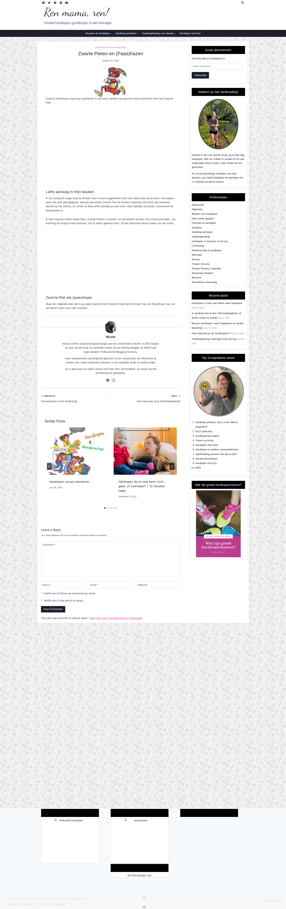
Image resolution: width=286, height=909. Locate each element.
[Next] (172, 466)
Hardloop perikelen (202, 232)
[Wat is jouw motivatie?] (70, 840)
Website (142, 584)
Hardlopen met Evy (190, 33)
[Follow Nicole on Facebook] (107, 380)
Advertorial (198, 204)
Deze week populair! (203, 218)
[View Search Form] (242, 2)
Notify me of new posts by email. (64, 600)
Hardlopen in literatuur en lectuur (210, 241)
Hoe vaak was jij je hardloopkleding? (158, 399)
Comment (49, 544)
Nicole (110, 337)
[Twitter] (49, 2)
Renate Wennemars (206, 458)
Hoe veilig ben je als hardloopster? (211, 333)
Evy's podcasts (203, 431)
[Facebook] (43, 2)
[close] (144, 897)
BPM (198, 467)
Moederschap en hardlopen (110, 48)
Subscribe (200, 75)
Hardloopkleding (201, 236)
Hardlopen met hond (206, 445)
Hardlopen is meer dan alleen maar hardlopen (217, 303)
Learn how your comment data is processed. (115, 618)
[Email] (66, 2)
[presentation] (76, 451)
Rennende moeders (202, 273)
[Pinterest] (55, 2)
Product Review (200, 264)
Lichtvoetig (198, 245)
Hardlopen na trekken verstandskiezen (216, 449)
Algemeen (197, 209)
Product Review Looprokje (206, 268)
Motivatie (197, 254)
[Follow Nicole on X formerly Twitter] (113, 380)
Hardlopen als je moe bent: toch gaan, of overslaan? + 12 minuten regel (141, 486)
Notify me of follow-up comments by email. (70, 593)
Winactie (196, 277)
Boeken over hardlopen (204, 214)
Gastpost (197, 227)
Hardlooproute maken (207, 436)
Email (94, 584)
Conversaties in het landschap (59, 399)
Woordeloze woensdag (204, 282)
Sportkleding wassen (207, 454)
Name (46, 584)
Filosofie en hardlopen (204, 223)
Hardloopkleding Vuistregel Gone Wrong (214, 339)
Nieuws (196, 259)
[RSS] (60, 2)
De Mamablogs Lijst (139, 875)
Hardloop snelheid (205, 422)
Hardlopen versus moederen (69, 482)
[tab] (104, 508)
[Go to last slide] (49, 466)
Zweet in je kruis (204, 440)
